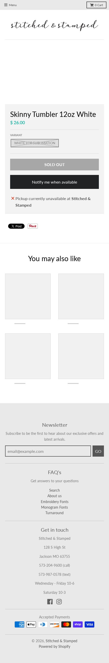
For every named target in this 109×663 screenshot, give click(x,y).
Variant (16, 135)
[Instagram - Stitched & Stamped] (59, 602)
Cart (99, 5)
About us (54, 496)
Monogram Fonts (54, 507)
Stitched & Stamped (61, 641)
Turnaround (54, 513)
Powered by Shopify (54, 646)
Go (98, 451)
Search (54, 490)
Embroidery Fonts (54, 501)
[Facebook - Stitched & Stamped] (50, 602)
